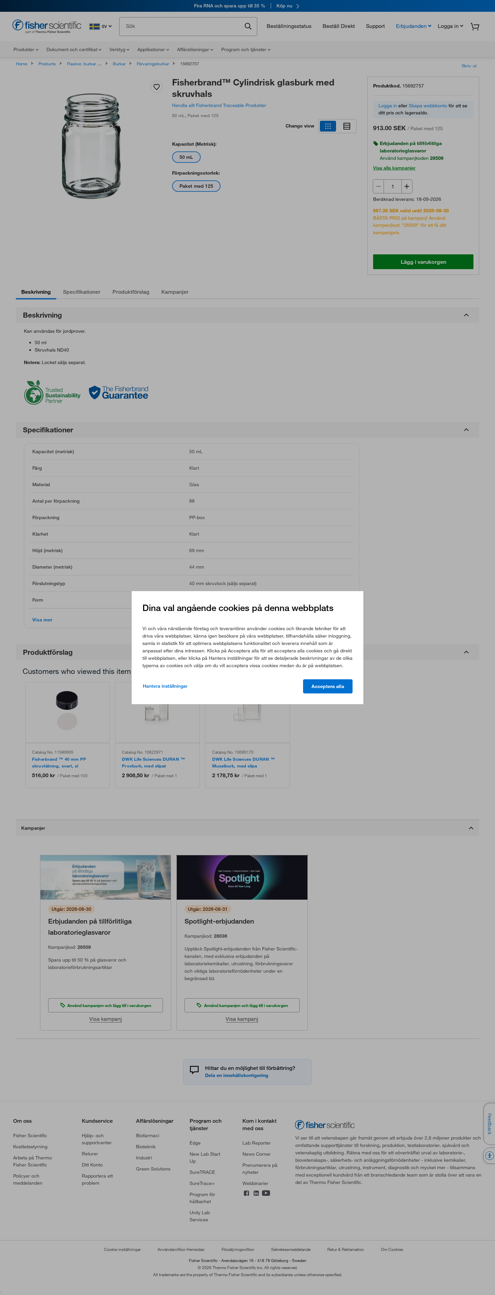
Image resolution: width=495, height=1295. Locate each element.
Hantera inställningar (165, 686)
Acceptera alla (327, 686)
